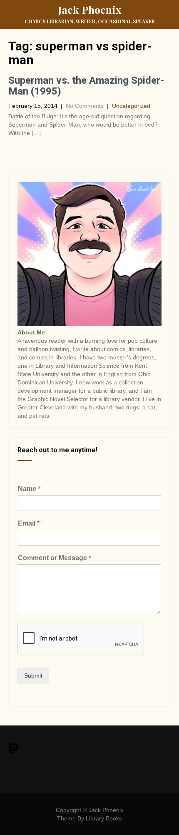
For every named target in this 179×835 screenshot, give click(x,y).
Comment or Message (54, 557)
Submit (33, 675)
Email (29, 523)
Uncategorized (131, 105)
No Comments (85, 105)
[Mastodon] (13, 749)
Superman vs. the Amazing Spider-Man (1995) (86, 86)
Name (29, 488)
